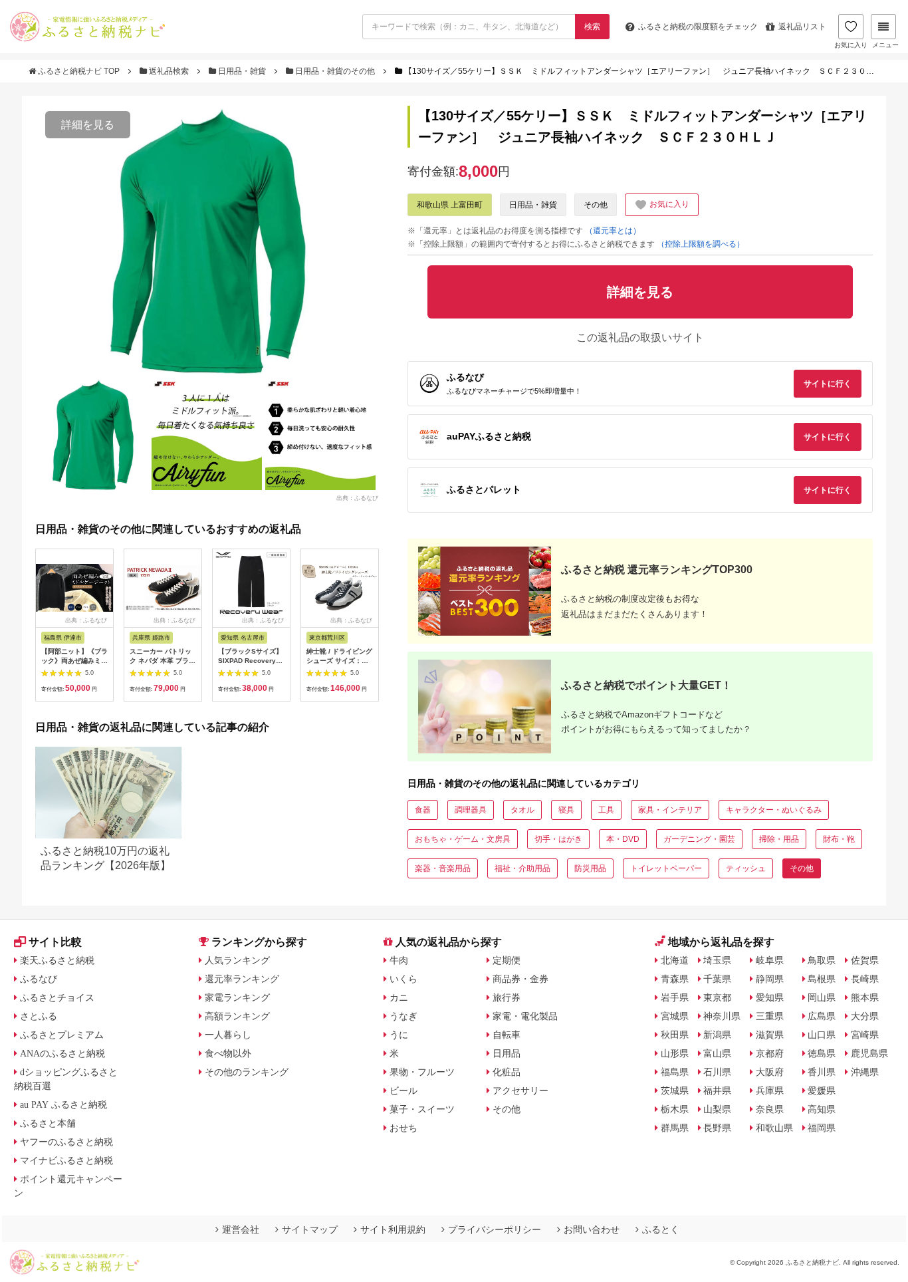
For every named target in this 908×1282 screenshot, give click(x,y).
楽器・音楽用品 (443, 868)
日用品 (506, 1053)
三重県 (770, 1016)
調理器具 (471, 810)
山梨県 (717, 1109)
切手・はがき (558, 839)
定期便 (506, 960)
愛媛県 (822, 1090)
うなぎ (403, 1016)
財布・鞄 (839, 839)
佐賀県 (865, 960)
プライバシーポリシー (494, 1229)
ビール (403, 1090)
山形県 (675, 1053)
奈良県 (770, 1109)
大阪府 (770, 1072)
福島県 (675, 1072)
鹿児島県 (869, 1053)
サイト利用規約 (392, 1229)
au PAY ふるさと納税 (63, 1104)
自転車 (506, 1034)
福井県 (717, 1090)
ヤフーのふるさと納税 (66, 1141)
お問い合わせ (592, 1229)
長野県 (717, 1127)
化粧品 (506, 1072)
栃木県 (675, 1109)
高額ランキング (237, 1016)
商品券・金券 (520, 978)
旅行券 (506, 997)
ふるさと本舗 (48, 1123)
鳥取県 (822, 960)
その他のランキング (246, 1072)
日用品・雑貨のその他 (335, 71)
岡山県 (822, 997)
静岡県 (770, 978)
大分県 (865, 1016)
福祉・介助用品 (522, 868)
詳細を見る (87, 124)
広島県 (822, 1016)
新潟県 (717, 1034)
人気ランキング (237, 960)
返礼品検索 (169, 71)
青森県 (675, 978)
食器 (423, 810)
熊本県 (865, 997)
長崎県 (865, 978)
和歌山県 (774, 1127)
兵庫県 (770, 1090)
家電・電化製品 (525, 1016)
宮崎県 (865, 1034)
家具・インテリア (670, 810)
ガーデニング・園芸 (699, 839)
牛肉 (399, 960)
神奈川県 (721, 1016)
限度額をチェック (698, 26)
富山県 (717, 1053)
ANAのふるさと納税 (62, 1053)
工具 (606, 810)
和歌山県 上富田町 (450, 204)
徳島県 (822, 1053)
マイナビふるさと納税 (66, 1160)
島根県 (822, 978)
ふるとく (660, 1229)
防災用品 (590, 868)
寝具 (566, 810)
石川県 (717, 1072)
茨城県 (675, 1090)
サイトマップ (310, 1229)
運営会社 (240, 1229)
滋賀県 (770, 1034)
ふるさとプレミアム (62, 1034)
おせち (403, 1127)
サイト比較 (55, 942)
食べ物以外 (228, 1053)
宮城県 (675, 1016)
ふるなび (38, 978)
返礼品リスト (802, 26)
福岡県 (822, 1127)
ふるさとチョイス (57, 997)
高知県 (822, 1109)
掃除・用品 (779, 839)
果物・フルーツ (422, 1072)
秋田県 (675, 1034)
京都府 (770, 1053)
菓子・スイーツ (422, 1109)
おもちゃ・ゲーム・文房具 (463, 839)
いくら (403, 978)
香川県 (822, 1072)
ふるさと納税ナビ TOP (79, 71)
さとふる (38, 1016)
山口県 (822, 1034)
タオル (522, 810)
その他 (596, 204)
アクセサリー (520, 1090)
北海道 (675, 960)
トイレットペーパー (666, 868)
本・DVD (622, 839)
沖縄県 (865, 1072)
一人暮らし (228, 1034)
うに (399, 1034)
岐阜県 (770, 960)
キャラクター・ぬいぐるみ (774, 810)
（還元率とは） (613, 230)
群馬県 (675, 1127)
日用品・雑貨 (242, 71)
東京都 (717, 997)
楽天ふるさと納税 (57, 960)
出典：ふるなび (357, 497)
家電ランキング (237, 997)
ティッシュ (746, 868)
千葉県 (717, 978)
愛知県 (770, 997)
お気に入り (850, 45)
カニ (399, 997)
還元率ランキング (242, 978)
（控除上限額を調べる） (700, 244)
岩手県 (675, 997)
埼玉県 (717, 960)
